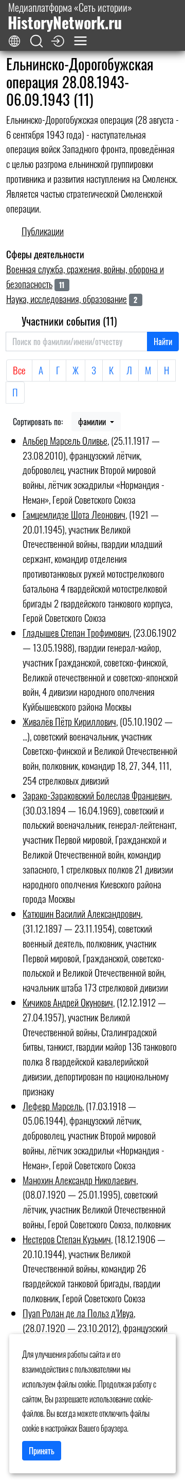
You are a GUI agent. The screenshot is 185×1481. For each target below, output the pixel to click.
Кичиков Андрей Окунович (68, 1002)
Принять (41, 1451)
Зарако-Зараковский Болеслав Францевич (96, 795)
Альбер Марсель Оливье (65, 440)
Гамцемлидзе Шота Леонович (74, 514)
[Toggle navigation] (80, 40)
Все (19, 370)
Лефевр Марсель (52, 1105)
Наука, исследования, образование (66, 298)
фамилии (93, 421)
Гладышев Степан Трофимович (76, 632)
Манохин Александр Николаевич (79, 1179)
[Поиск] (36, 41)
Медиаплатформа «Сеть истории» (70, 16)
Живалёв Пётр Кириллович (69, 721)
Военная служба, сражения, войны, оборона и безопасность (85, 276)
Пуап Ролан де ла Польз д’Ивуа (78, 1312)
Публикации (43, 230)
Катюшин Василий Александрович (82, 913)
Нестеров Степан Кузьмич (67, 1238)
